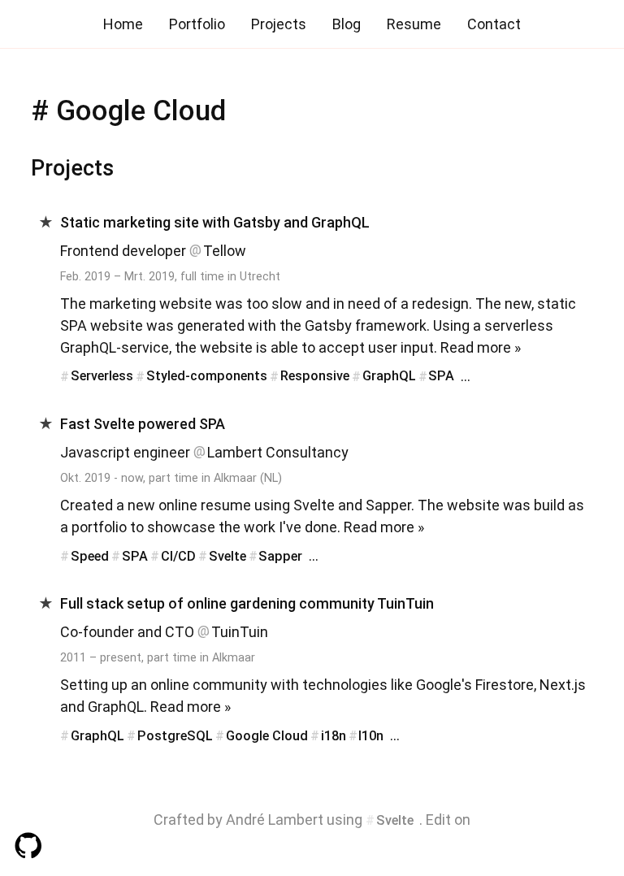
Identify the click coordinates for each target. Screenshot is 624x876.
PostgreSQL (175, 736)
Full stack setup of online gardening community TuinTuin (247, 603)
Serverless (102, 376)
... (465, 375)
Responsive (314, 376)
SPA (441, 376)
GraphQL (389, 376)
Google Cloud (267, 736)
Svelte (227, 556)
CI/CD (178, 556)
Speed (90, 556)
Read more (475, 347)
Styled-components (206, 376)
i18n (333, 736)
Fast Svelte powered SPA (142, 423)
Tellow (224, 250)
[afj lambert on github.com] (312, 846)
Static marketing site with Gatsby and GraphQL (215, 222)
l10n (371, 736)
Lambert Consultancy (278, 452)
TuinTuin (239, 631)
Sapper (280, 556)
